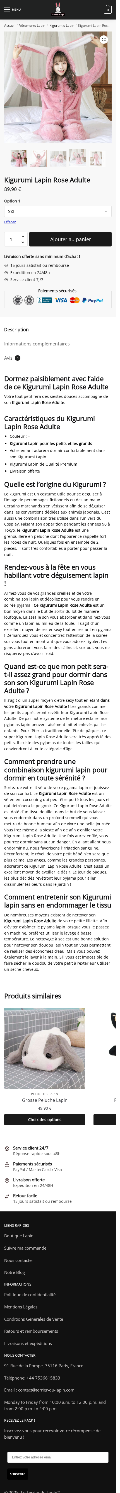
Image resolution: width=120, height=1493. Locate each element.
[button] (104, 39)
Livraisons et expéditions (28, 1343)
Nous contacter (18, 1260)
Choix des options (44, 1119)
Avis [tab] (11, 358)
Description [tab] (16, 329)
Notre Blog (14, 1272)
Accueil (9, 25)
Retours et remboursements (31, 1331)
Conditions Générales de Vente (33, 1319)
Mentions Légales (20, 1307)
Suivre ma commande (25, 1248)
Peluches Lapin (44, 1094)
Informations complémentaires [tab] (37, 344)
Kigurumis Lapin (61, 25)
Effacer (10, 221)
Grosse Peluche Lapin (45, 1100)
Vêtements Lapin (32, 25)
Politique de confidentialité (30, 1294)
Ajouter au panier (70, 239)
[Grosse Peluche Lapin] (44, 1048)
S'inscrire (17, 1474)
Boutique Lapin (18, 1235)
